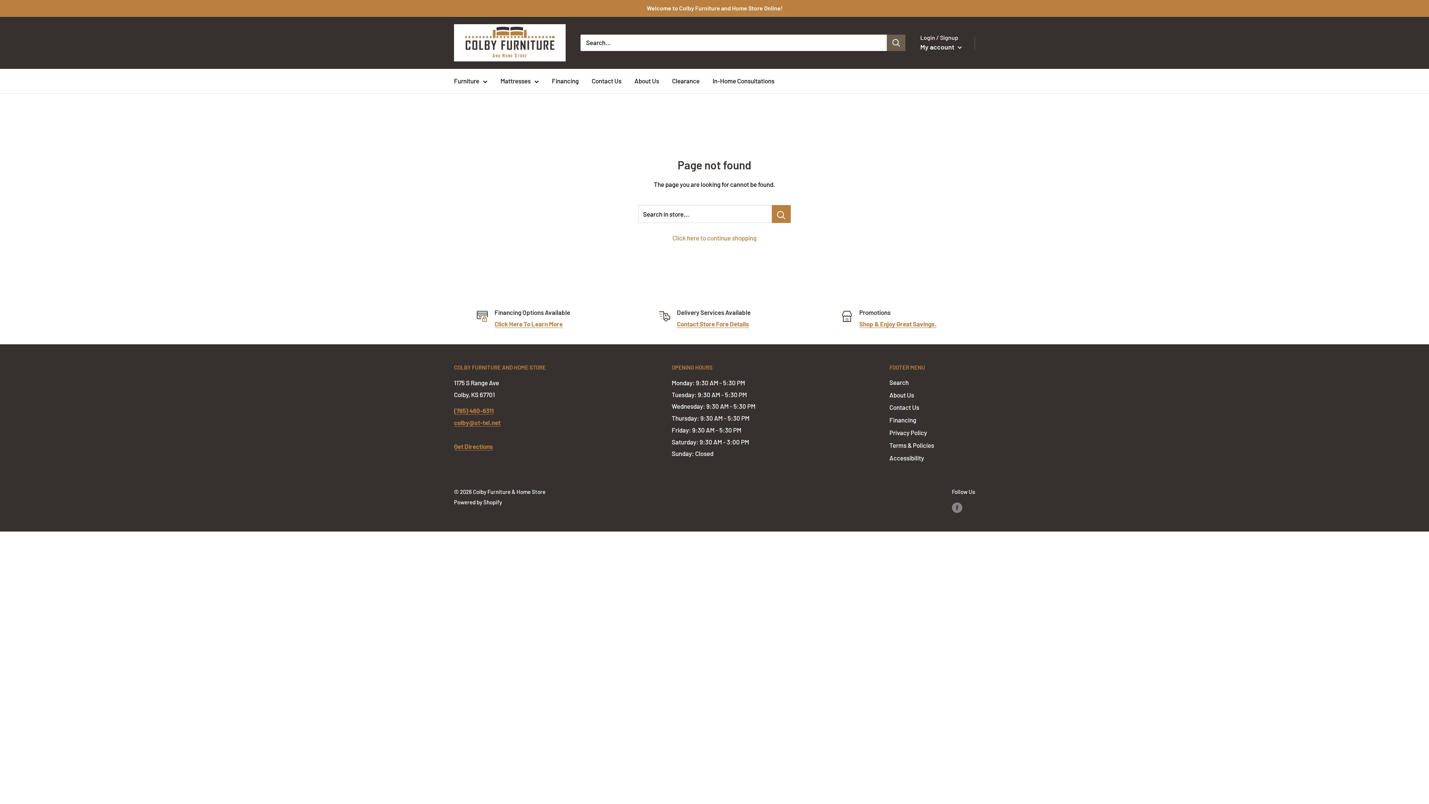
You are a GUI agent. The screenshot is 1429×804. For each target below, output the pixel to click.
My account (938, 47)
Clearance (686, 80)
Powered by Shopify (478, 502)
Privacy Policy (908, 432)
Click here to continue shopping (714, 238)
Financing (565, 80)
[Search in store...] (781, 214)
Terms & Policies (911, 445)
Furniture (466, 80)
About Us (646, 80)
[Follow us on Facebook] (957, 507)
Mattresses (516, 80)
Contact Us (606, 80)
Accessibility (906, 458)
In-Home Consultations (743, 80)
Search (899, 382)
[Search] (896, 43)
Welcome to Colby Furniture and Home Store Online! (715, 8)
